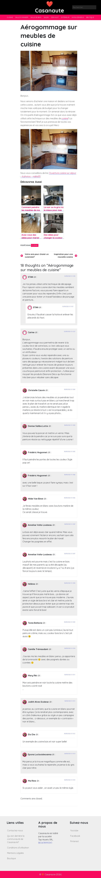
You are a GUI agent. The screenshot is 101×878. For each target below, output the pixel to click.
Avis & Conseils (78, 17)
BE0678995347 (45, 842)
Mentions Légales (15, 853)
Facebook (75, 836)
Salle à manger (21, 17)
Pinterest (74, 841)
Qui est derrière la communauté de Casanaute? (15, 839)
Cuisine (10, 17)
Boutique (90, 17)
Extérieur (65, 17)
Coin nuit (55, 17)
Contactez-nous (15, 830)
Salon (46, 17)
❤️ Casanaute (49, 7)
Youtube (74, 830)
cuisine (65, 118)
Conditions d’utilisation (18, 847)
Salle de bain (36, 17)
